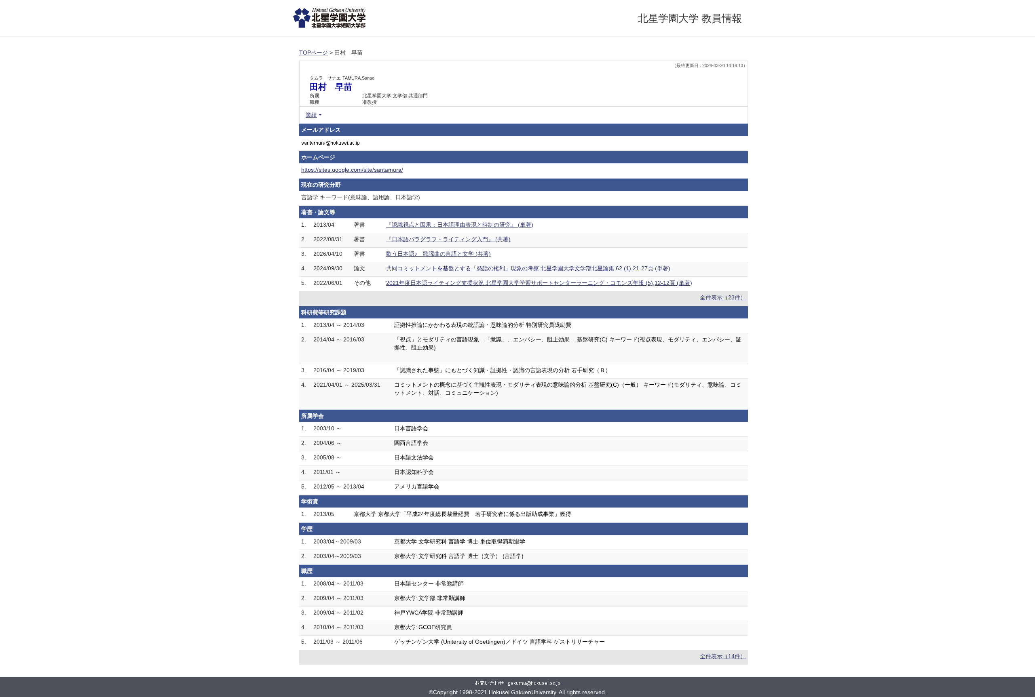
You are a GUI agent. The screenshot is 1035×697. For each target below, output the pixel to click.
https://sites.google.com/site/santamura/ (352, 169)
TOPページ (313, 52)
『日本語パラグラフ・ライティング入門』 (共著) (448, 239)
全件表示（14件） (723, 656)
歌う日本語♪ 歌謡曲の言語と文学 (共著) (438, 254)
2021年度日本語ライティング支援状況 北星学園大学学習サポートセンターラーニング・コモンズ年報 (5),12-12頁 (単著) (539, 283)
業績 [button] (311, 115)
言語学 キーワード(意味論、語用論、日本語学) (360, 197)
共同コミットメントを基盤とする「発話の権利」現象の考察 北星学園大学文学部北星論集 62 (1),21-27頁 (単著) (528, 268)
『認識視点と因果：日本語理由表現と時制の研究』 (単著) (459, 224)
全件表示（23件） (723, 297)
